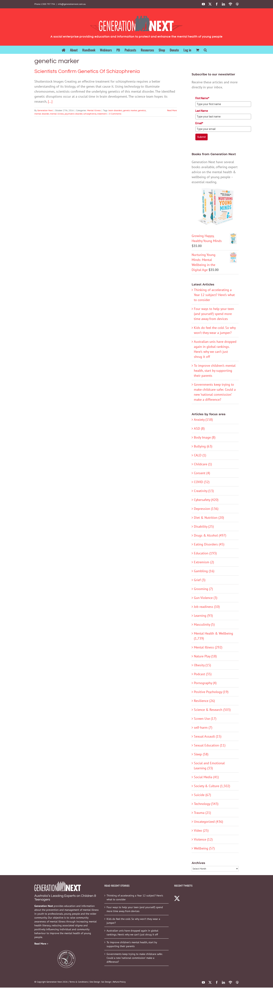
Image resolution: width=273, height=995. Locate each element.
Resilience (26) (204, 701)
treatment (102, 113)
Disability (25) (204, 526)
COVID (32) (201, 482)
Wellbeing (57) (204, 848)
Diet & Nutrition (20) (209, 517)
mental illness (57, 113)
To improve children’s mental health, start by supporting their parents (214, 370)
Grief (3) (199, 580)
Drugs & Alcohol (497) (210, 535)
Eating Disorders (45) (209, 544)
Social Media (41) (206, 777)
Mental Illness (94, 110)
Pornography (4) (205, 683)
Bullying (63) (203, 446)
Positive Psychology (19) (211, 692)
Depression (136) (206, 509)
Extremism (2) (204, 562)
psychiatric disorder (73, 113)
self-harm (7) (203, 727)
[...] (50, 101)
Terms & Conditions (78, 981)
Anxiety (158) (203, 419)
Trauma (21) (202, 813)
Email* (199, 123)
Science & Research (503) (212, 710)
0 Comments (115, 113)
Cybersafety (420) (206, 500)
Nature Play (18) (205, 656)
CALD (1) (200, 455)
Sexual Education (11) (209, 745)
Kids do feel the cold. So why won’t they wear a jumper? (133, 920)
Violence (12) (203, 839)
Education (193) (205, 553)
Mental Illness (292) (208, 647)
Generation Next (45, 110)
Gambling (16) (204, 571)
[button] (205, 50)
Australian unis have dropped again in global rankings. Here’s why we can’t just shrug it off (132, 932)
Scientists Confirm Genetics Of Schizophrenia (87, 71)
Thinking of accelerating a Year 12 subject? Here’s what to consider (214, 295)
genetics (142, 110)
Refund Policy (119, 981)
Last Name (201, 110)
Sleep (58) (201, 754)
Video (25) (201, 830)
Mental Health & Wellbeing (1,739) (213, 636)
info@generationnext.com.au (72, 4)
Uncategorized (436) (208, 821)
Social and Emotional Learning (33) (209, 765)
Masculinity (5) (204, 624)
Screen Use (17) (205, 718)
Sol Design (106, 981)
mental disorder (41, 113)
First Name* (202, 98)
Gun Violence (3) (205, 598)
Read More (172, 110)
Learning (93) (203, 615)
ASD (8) (199, 428)
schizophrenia (89, 113)
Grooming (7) (203, 589)
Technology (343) (206, 804)
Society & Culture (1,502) (212, 786)
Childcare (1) (203, 464)
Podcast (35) (203, 674)
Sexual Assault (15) (207, 736)
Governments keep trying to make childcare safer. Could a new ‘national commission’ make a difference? (134, 957)
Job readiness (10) (207, 606)
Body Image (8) (204, 437)
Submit (201, 136)
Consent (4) (202, 473)
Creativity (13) (204, 491)
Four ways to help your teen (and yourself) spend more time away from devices (214, 314)
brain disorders (115, 110)
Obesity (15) (202, 665)
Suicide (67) (202, 795)
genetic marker (130, 110)
